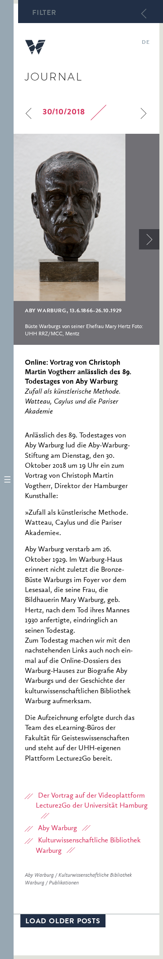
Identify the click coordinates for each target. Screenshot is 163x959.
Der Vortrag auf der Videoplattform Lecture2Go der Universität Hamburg (92, 800)
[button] (7, 479)
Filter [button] (44, 13)
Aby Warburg (57, 828)
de (145, 43)
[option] (86, 239)
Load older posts (63, 922)
